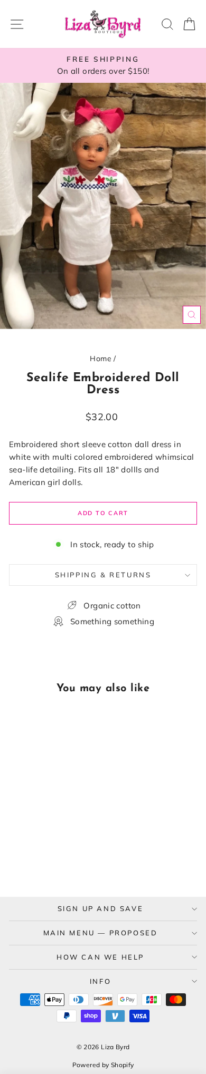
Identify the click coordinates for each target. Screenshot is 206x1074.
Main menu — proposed (100, 932)
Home (100, 358)
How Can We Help (100, 957)
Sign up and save (101, 908)
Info (100, 981)
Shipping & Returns (103, 574)
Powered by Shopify (103, 1065)
